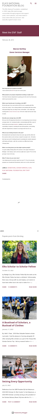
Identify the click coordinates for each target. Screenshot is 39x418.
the (9, 111)
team (18, 111)
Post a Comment (14, 402)
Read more (33, 287)
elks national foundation (12, 170)
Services (15, 111)
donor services (22, 168)
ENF (13, 90)
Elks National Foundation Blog (13, 4)
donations (16, 124)
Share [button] (4, 173)
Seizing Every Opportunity (17, 381)
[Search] (31, 3)
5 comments (12, 287)
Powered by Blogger (20, 413)
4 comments (12, 346)
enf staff (26, 170)
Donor (11, 111)
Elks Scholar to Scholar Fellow (19, 266)
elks (30, 168)
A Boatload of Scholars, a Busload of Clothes (16, 324)
